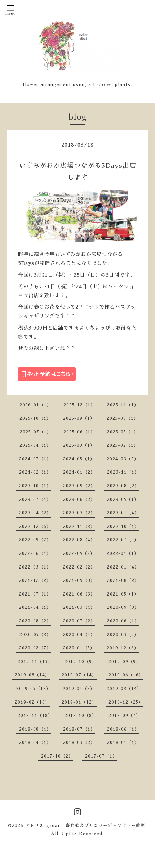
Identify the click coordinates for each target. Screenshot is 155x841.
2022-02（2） (79, 567)
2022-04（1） (123, 553)
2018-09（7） (124, 715)
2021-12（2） (35, 580)
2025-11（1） (123, 405)
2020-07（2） (79, 621)
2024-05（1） (79, 459)
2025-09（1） (79, 418)
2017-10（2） (57, 756)
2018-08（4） (35, 729)
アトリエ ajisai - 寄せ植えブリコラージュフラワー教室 (85, 825)
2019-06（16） (125, 675)
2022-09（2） (35, 540)
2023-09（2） (79, 486)
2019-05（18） (33, 688)
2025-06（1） (79, 432)
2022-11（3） (79, 526)
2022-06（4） (35, 553)
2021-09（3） (79, 580)
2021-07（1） (35, 594)
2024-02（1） (35, 472)
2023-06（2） (79, 499)
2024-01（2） (79, 472)
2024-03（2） (123, 459)
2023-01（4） (123, 513)
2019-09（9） (124, 662)
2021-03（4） (79, 607)
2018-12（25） (125, 702)
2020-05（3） (35, 635)
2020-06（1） (123, 621)
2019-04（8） (79, 688)
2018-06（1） (123, 729)
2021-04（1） (35, 607)
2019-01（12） (79, 702)
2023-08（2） (123, 486)
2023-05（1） (123, 499)
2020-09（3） (123, 607)
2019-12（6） (123, 648)
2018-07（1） (79, 729)
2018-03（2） (79, 742)
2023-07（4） (35, 499)
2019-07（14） (79, 675)
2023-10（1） (35, 486)
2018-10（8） (81, 715)
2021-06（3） (79, 594)
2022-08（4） (79, 540)
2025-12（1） (79, 405)
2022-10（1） (123, 526)
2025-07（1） (36, 432)
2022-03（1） (35, 567)
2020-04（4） (79, 635)
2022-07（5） (123, 540)
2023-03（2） (79, 513)
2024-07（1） (35, 459)
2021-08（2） (123, 580)
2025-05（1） (122, 432)
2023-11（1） (123, 472)
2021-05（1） (123, 594)
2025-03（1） (79, 445)
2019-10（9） (81, 662)
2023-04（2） (35, 513)
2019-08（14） (32, 675)
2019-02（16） (32, 702)
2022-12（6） (35, 526)
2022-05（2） (79, 553)
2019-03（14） (124, 688)
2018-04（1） (35, 742)
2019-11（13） (35, 662)
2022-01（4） (123, 567)
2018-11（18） (35, 715)
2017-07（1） (101, 756)
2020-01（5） (79, 648)
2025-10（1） (35, 418)
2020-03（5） (123, 635)
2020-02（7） (35, 648)
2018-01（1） (123, 742)
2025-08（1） (122, 418)
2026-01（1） (35, 405)
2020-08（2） (35, 621)
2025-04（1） (35, 445)
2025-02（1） (122, 445)
